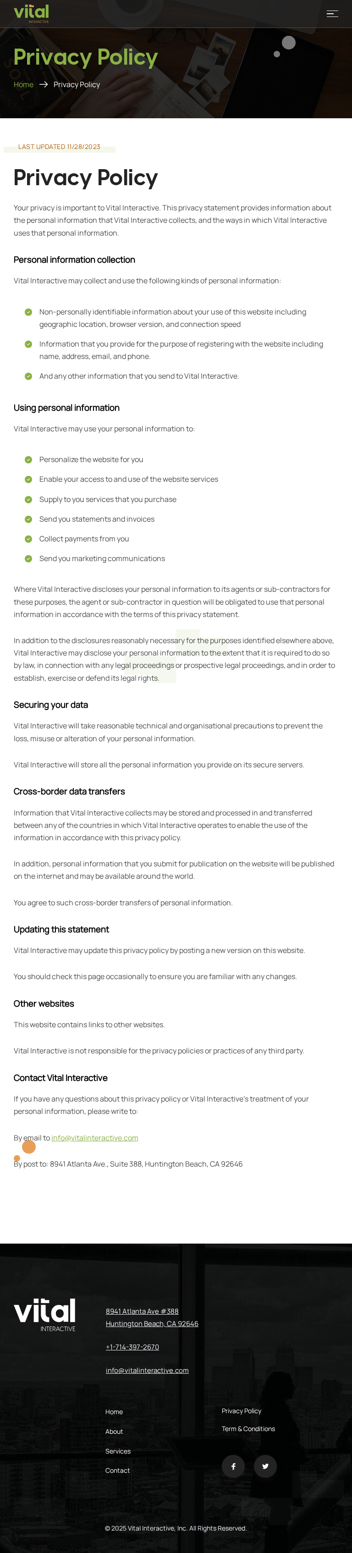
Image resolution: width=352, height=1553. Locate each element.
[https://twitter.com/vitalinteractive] (265, 1468)
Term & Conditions (248, 1428)
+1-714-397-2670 (132, 1347)
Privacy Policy (241, 1410)
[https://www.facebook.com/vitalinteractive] (233, 1468)
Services (118, 1451)
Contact (117, 1470)
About (114, 1431)
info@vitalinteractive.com (94, 1138)
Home (23, 84)
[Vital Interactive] (31, 14)
